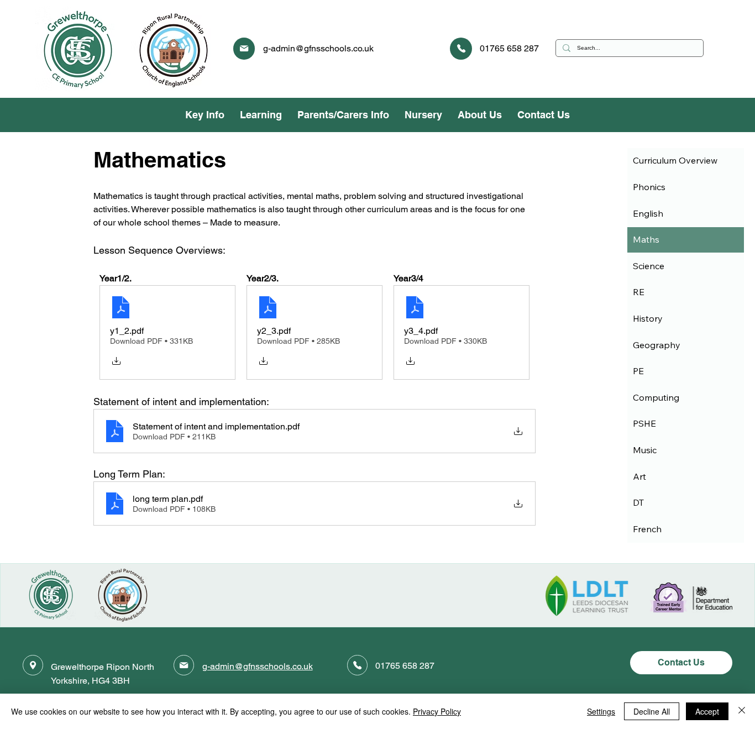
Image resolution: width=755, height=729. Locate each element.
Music (645, 449)
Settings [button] (601, 711)
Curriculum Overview (675, 160)
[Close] (741, 711)
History (648, 318)
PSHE (644, 423)
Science (648, 265)
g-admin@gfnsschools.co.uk (318, 48)
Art (639, 476)
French (647, 528)
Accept (707, 711)
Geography (656, 344)
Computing (656, 397)
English (648, 213)
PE (638, 370)
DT (638, 502)
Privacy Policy (437, 711)
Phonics (649, 186)
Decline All (651, 711)
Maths (646, 239)
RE (638, 291)
